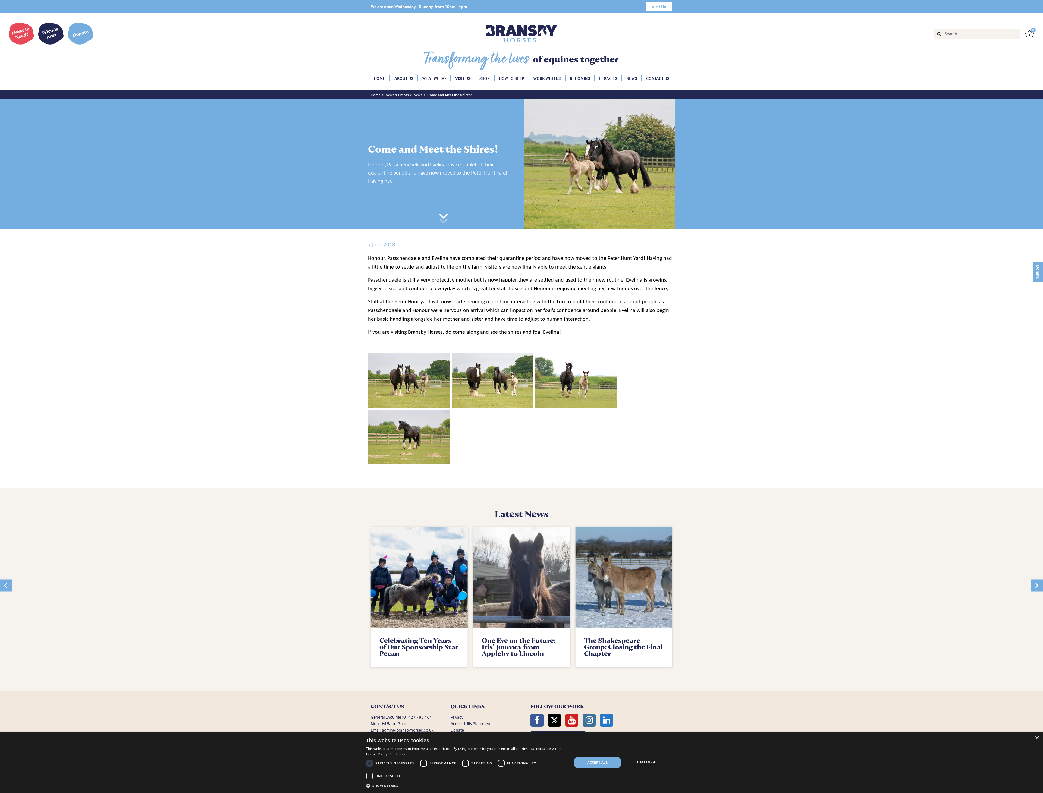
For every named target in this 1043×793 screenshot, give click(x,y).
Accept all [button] (597, 762)
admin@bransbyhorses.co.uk (408, 730)
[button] (6, 585)
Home (379, 78)
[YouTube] (571, 720)
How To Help (511, 78)
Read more (397, 754)
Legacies (608, 78)
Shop (484, 78)
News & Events (397, 94)
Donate (1038, 272)
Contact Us (657, 78)
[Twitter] (554, 720)
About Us (403, 78)
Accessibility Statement (471, 723)
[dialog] (521, 762)
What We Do (434, 78)
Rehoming (580, 78)
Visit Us (462, 78)
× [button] (1037, 738)
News (631, 78)
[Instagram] (589, 720)
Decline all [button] (648, 762)
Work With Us (547, 78)
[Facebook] (537, 720)
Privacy (457, 717)
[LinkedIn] (606, 720)
